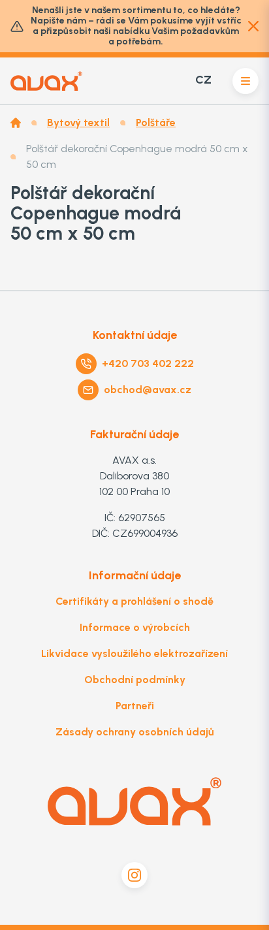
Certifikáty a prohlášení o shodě (134, 601)
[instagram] (134, 875)
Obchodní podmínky (134, 679)
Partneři (135, 705)
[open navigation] (245, 81)
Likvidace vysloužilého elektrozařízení (134, 653)
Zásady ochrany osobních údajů (134, 732)
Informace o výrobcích (135, 627)
